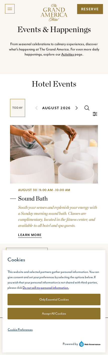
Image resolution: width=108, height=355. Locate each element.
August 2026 (56, 108)
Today (17, 107)
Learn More (30, 235)
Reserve (90, 9)
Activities (67, 54)
